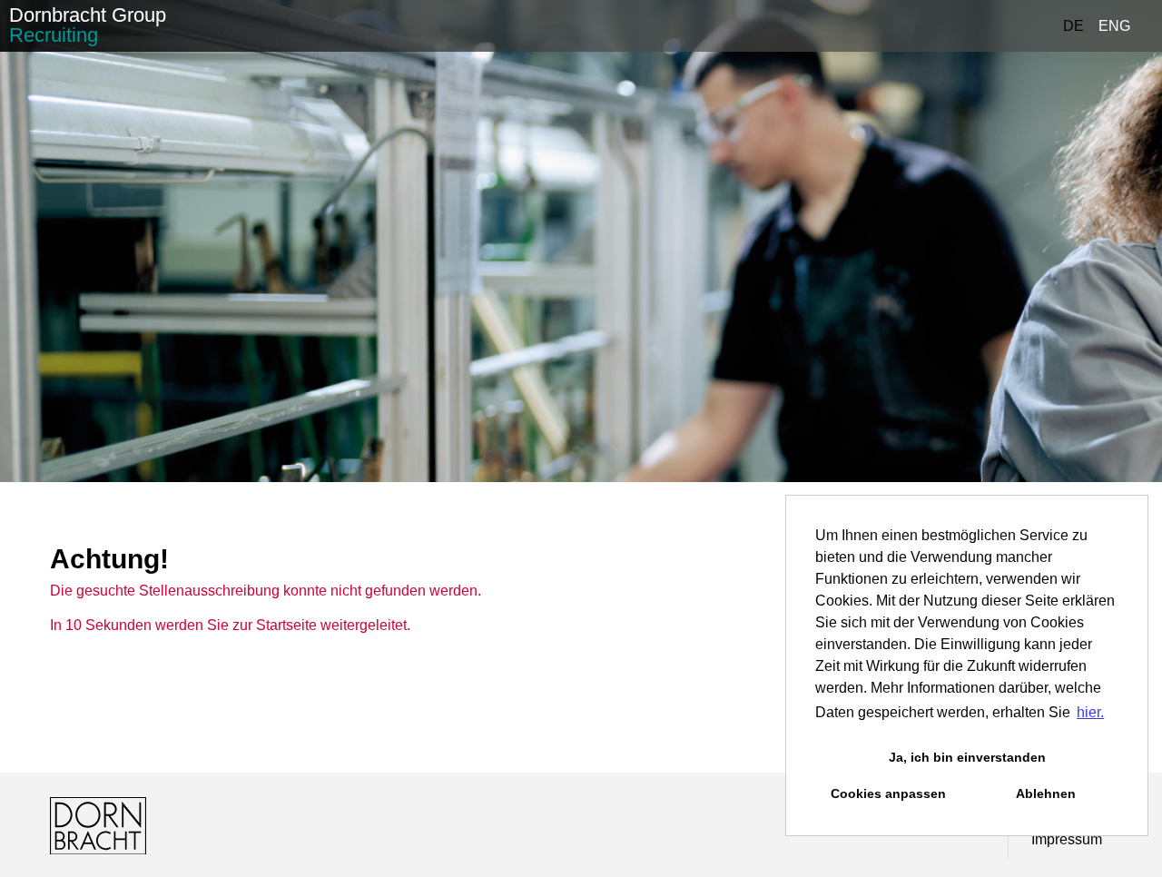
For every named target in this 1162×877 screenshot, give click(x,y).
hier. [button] (1090, 712)
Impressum (1066, 839)
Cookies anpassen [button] (888, 793)
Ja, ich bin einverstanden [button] (967, 757)
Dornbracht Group (87, 25)
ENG (1114, 26)
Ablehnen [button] (1046, 793)
